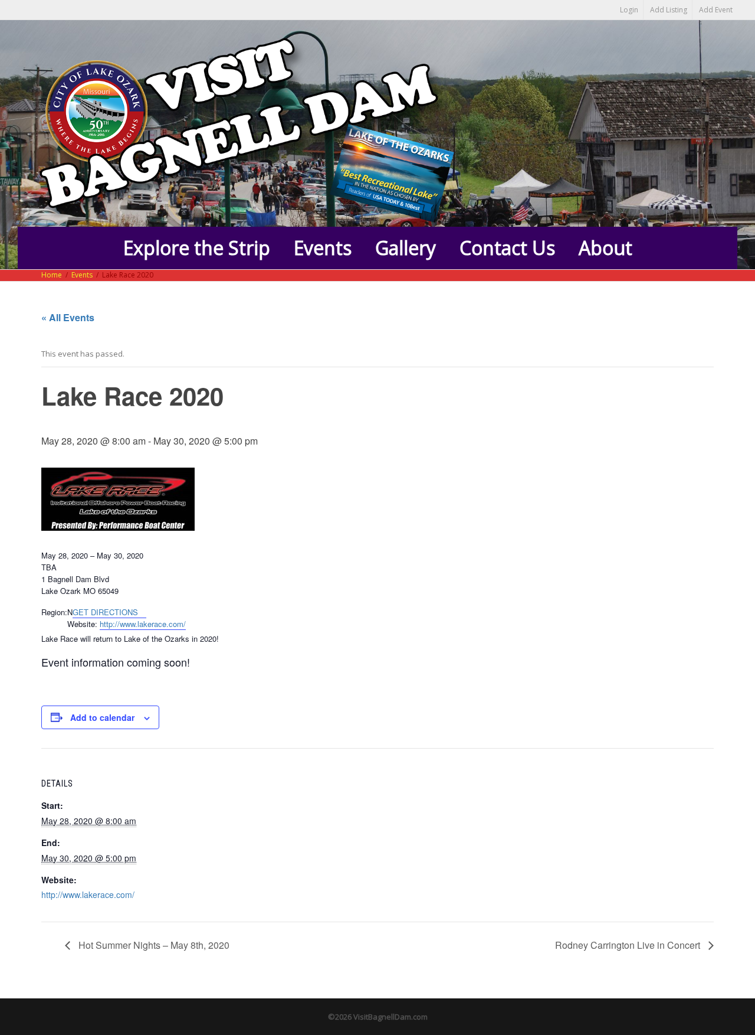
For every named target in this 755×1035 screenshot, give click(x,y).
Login (629, 10)
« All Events (67, 317)
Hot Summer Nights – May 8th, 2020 (152, 945)
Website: (82, 623)
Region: (54, 612)
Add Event (716, 10)
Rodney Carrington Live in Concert (629, 945)
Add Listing (668, 10)
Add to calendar (102, 717)
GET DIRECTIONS (106, 612)
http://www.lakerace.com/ (143, 623)
